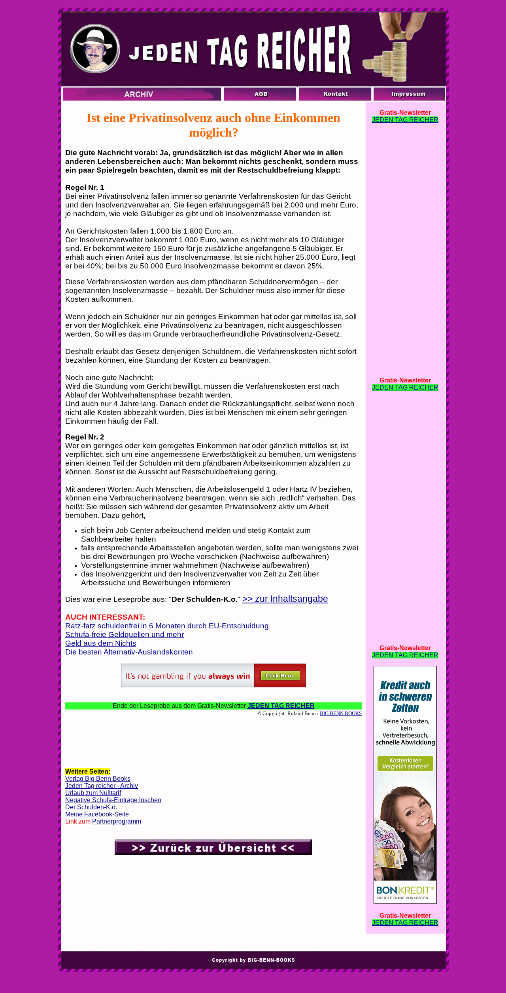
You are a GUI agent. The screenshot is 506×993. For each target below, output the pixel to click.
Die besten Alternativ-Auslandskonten (129, 652)
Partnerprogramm (116, 821)
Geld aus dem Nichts (100, 643)
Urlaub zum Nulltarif (93, 792)
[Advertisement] (213, 741)
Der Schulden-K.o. (91, 807)
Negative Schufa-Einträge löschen (113, 800)
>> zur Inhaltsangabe (285, 599)
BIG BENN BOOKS (341, 713)
